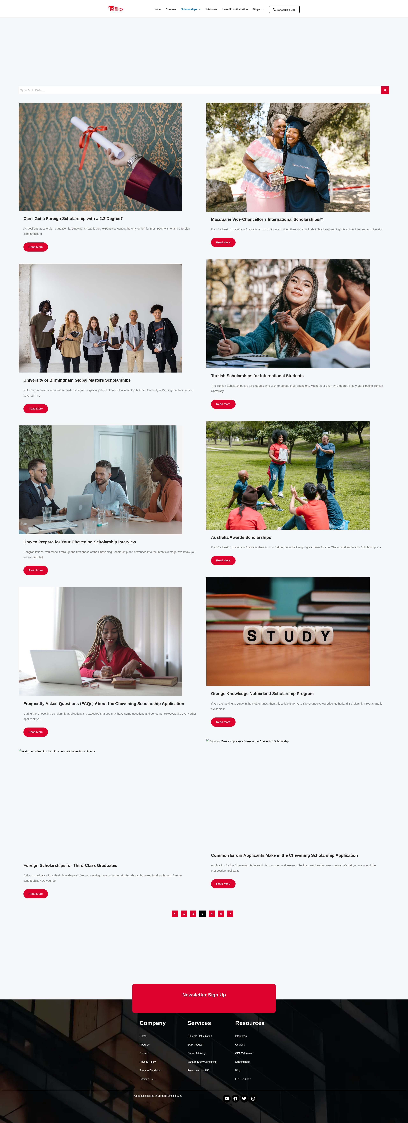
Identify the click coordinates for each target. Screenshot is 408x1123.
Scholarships (189, 9)
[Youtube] (227, 1099)
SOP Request (195, 1044)
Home (157, 9)
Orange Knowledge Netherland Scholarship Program (262, 693)
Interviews (241, 1036)
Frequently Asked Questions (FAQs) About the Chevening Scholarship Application (103, 703)
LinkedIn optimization (235, 9)
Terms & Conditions (151, 1070)
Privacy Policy (148, 1062)
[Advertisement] (114, 52)
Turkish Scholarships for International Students (257, 375)
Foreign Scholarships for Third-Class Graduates (70, 865)
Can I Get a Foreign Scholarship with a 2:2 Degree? (73, 218)
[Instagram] (253, 1099)
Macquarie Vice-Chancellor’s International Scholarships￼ (267, 219)
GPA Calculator (244, 1053)
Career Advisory (196, 1053)
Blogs (256, 9)
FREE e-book (243, 1079)
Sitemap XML (147, 1079)
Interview (211, 9)
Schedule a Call (286, 9)
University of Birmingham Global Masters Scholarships (77, 380)
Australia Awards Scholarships (241, 537)
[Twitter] (244, 1099)
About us (145, 1044)
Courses (171, 9)
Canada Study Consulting (202, 1062)
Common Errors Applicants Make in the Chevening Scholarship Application (284, 855)
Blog (237, 1070)
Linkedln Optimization (199, 1036)
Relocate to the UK (198, 1070)
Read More (36, 247)
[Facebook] (236, 1099)
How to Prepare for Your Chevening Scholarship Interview (79, 542)
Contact (144, 1053)
